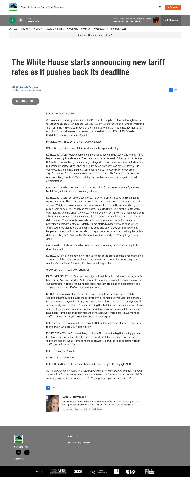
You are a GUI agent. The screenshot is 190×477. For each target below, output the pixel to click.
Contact (13, 29)
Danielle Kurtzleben (29, 87)
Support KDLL (118, 29)
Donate (174, 7)
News (37, 29)
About (24, 29)
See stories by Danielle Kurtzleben (82, 409)
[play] (12, 20)
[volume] (20, 20)
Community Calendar (93, 29)
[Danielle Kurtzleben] (52, 403)
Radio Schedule (55, 29)
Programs (72, 29)
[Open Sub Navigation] (30, 29)
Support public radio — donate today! (95, 35)
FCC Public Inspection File (79, 443)
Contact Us (73, 437)
